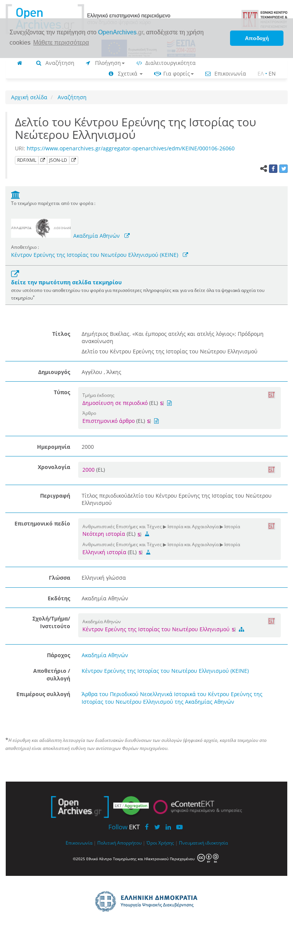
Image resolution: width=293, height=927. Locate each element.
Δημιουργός (54, 372)
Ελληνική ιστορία (104, 552)
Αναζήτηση (59, 62)
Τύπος (62, 392)
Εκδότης (59, 598)
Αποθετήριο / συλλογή (51, 674)
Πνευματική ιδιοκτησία (203, 843)
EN (272, 73)
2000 (89, 469)
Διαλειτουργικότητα (170, 62)
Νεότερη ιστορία (103, 533)
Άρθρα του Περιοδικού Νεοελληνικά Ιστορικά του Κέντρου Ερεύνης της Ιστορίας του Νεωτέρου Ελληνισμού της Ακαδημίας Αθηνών (172, 697)
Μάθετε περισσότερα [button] (61, 42)
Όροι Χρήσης (160, 843)
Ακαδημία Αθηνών (96, 235)
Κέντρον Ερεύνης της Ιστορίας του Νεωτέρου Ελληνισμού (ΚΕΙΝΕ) (94, 254)
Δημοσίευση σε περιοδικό (115, 402)
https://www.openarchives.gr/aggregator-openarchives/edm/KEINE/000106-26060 (131, 148)
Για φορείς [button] (176, 73)
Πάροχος (58, 655)
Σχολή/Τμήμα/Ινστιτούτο (51, 622)
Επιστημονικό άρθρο (108, 420)
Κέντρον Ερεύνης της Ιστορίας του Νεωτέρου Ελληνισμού (156, 629)
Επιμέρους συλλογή (43, 694)
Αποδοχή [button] (257, 38)
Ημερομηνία (53, 446)
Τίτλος (61, 333)
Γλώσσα (59, 577)
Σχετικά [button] (127, 73)
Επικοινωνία (229, 73)
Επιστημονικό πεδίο (42, 523)
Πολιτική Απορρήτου (119, 843)
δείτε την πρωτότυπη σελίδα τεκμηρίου (66, 282)
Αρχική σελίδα (29, 97)
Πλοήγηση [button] (107, 62)
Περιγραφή (55, 495)
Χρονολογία (54, 467)
